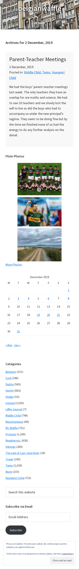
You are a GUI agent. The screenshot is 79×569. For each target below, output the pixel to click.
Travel (9, 459)
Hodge (10, 397)
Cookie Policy (68, 553)
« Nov (9, 345)
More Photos (14, 264)
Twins (46, 72)
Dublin (10, 384)
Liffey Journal (14, 409)
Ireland (10, 403)
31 (18, 331)
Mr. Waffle (12, 428)
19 (38, 315)
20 (48, 315)
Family (10, 390)
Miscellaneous (14, 422)
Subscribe (16, 530)
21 (58, 315)
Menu (41, 23)
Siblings (11, 447)
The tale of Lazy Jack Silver (23, 453)
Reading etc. (13, 440)
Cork (8, 378)
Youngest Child (15, 478)
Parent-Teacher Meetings (37, 59)
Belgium (11, 372)
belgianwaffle (39, 8)
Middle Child (32, 72)
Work (9, 471)
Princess (11, 434)
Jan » (17, 345)
